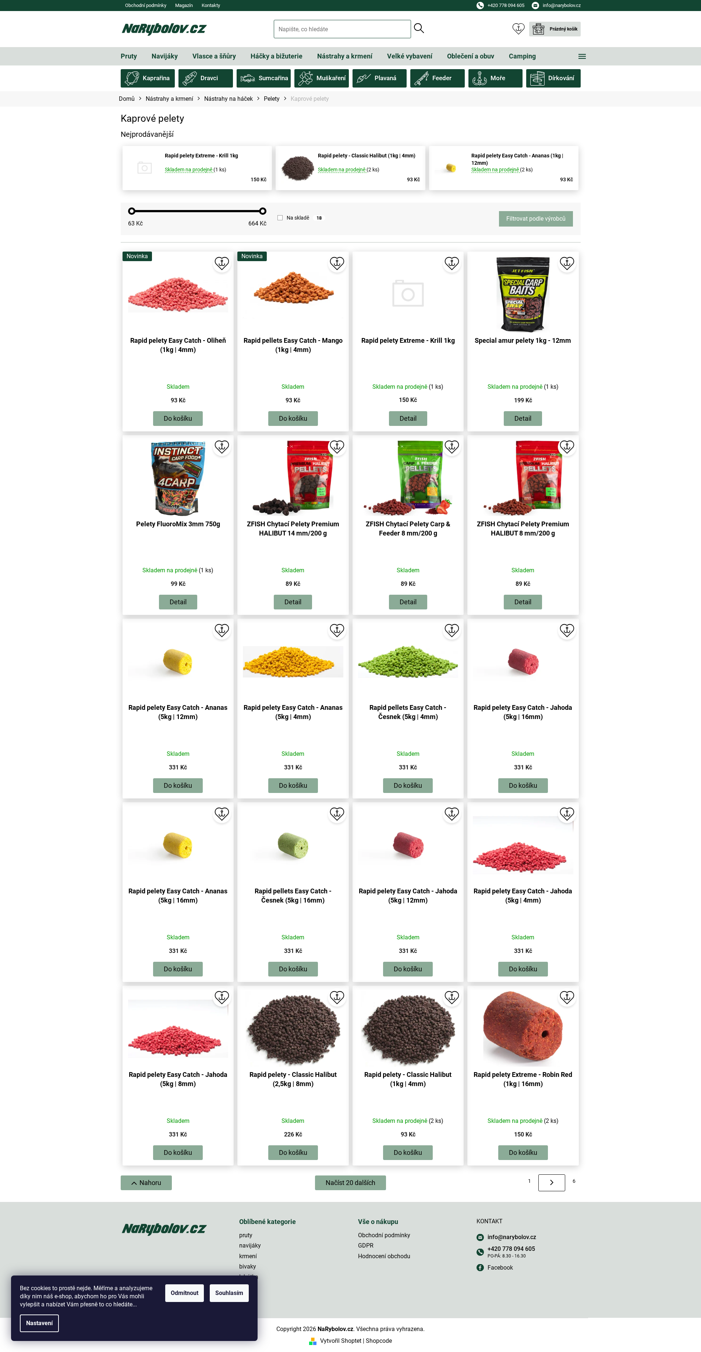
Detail (408, 418)
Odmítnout (184, 1292)
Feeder (442, 78)
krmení (248, 1256)
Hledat (419, 28)
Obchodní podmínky (145, 5)
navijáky (250, 1245)
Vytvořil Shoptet (340, 1340)
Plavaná (385, 78)
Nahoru (150, 1182)
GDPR (365, 1245)
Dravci (209, 78)
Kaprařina (156, 78)
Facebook (500, 1267)
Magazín (184, 5)
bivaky (247, 1266)
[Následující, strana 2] (551, 1182)
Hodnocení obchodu (384, 1256)
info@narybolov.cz (512, 1237)
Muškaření (331, 78)
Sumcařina (273, 78)
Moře (498, 78)
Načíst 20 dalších (350, 1182)
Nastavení (39, 1323)
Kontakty (211, 5)
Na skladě (304, 218)
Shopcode (379, 1340)
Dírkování (561, 78)
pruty (245, 1235)
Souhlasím (229, 1292)
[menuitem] (128, 56)
